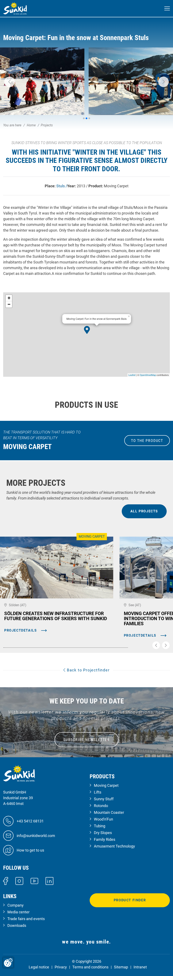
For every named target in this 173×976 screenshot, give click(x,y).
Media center (18, 912)
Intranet (140, 967)
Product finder (130, 900)
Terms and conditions (90, 967)
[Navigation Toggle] (167, 9)
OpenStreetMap (148, 375)
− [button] (9, 304)
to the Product (147, 440)
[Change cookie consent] (8, 962)
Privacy (61, 967)
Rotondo (101, 805)
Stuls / (61, 186)
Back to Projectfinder (88, 670)
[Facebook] (5, 880)
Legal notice (39, 967)
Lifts (97, 792)
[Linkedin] (49, 880)
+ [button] (9, 298)
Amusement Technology (114, 846)
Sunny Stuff (104, 799)
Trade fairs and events (26, 919)
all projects (144, 511)
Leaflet (131, 375)
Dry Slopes (103, 832)
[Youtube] (34, 881)
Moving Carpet (106, 785)
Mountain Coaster (109, 812)
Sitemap (121, 967)
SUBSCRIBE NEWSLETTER (86, 739)
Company (15, 905)
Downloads (16, 925)
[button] (9, 82)
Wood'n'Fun (103, 819)
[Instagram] (19, 880)
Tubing (99, 826)
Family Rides (104, 839)
